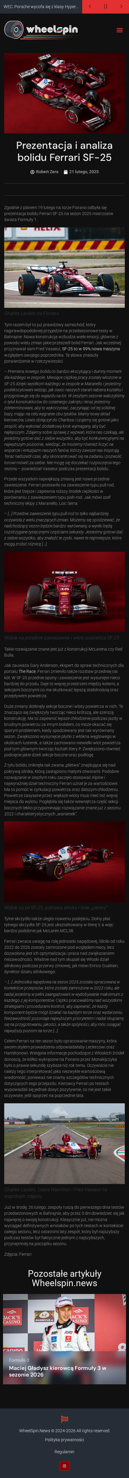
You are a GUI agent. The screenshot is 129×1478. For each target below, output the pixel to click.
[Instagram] (64, 1465)
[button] (120, 30)
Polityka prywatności (64, 1439)
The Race (27, 671)
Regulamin (64, 1452)
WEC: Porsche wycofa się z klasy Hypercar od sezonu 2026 (43, 6)
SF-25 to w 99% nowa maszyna (91, 349)
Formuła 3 (19, 1360)
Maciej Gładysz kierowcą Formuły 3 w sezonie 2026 (57, 1371)
